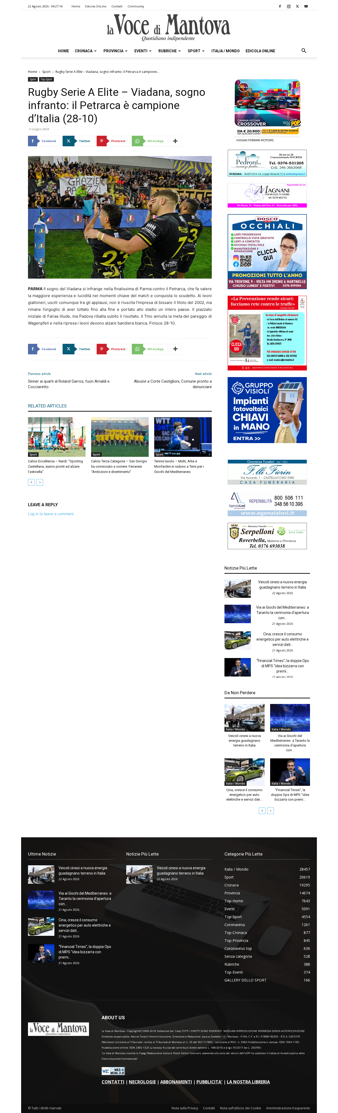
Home (76, 6)
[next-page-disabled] (39, 482)
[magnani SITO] (267, 206)
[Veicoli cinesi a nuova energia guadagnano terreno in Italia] (237, 588)
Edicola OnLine (95, 6)
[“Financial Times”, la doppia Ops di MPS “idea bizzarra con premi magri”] (237, 667)
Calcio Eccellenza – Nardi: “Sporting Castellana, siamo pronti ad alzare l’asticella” (55, 466)
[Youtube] (306, 6)
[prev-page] (31, 482)
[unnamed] (267, 514)
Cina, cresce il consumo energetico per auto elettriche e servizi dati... (282, 639)
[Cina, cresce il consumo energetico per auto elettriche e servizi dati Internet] (237, 640)
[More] (175, 141)
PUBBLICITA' (209, 1082)
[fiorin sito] (267, 483)
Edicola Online (260, 51)
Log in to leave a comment (51, 513)
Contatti (117, 6)
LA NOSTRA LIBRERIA (248, 1082)
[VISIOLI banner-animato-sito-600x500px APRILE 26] (267, 441)
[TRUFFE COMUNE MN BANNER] (267, 369)
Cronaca (83, 51)
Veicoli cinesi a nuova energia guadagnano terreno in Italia (244, 740)
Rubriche (167, 51)
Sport (194, 51)
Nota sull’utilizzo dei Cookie (240, 1108)
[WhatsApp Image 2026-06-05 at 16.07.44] (267, 141)
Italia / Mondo (226, 51)
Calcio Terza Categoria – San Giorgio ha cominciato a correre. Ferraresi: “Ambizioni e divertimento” (119, 466)
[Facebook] (280, 6)
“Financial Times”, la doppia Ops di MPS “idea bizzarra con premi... (282, 666)
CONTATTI (113, 1082)
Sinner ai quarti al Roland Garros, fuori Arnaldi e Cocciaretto (69, 384)
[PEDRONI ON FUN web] (267, 174)
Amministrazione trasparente (288, 1108)
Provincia (113, 51)
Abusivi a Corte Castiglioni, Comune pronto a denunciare (173, 384)
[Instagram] (289, 6)
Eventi (140, 51)
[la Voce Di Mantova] (169, 28)
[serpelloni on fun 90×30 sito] (267, 547)
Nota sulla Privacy (185, 1108)
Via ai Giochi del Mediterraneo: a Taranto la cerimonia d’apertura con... (282, 612)
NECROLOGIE (142, 1082)
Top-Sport (46, 79)
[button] (303, 51)
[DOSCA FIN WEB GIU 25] (267, 287)
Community (136, 6)
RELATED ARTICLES (47, 405)
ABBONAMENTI (176, 1082)
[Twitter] (297, 6)
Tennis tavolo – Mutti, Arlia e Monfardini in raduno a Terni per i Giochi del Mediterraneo (179, 466)
